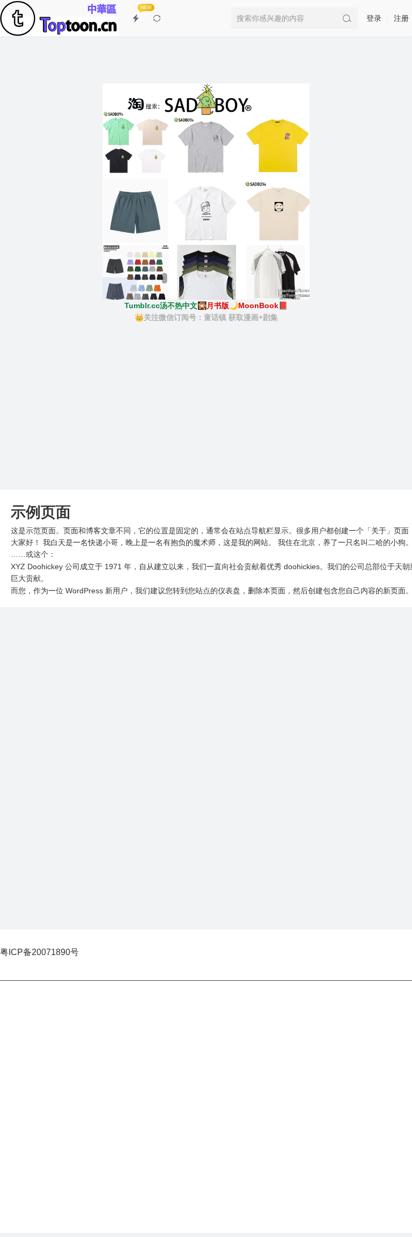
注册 (401, 18)
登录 (373, 18)
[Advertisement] (206, 404)
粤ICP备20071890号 (39, 952)
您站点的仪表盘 (214, 590)
